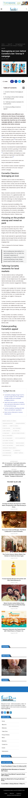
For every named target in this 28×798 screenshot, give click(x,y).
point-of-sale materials (7, 445)
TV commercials (16, 450)
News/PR (10, 44)
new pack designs (20, 443)
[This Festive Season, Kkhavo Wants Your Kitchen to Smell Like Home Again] (14, 544)
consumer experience (20, 423)
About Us (12, 793)
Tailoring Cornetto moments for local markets (13, 103)
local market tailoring (7, 440)
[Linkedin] (11, 712)
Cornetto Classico (13, 425)
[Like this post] (12, 81)
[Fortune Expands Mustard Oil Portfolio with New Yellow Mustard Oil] (14, 568)
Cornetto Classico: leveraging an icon (13, 92)
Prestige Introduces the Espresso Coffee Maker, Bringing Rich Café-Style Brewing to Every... (14, 505)
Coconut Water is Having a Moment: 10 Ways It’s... (13, 783)
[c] (2, 152)
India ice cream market (7, 435)
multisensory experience (8, 443)
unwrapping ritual (6, 455)
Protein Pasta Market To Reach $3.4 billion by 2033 (13, 766)
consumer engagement (7, 423)
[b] (14, 139)
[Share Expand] (23, 81)
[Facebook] (2, 712)
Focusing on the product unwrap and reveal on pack (13, 97)
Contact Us (18, 793)
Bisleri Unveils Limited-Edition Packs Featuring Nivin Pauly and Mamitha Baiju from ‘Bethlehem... (14, 604)
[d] (13, 156)
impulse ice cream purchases (18, 433)
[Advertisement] (14, 29)
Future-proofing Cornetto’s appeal (12, 108)
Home (2, 44)
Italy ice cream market (7, 438)
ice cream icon (16, 430)
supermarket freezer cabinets (9, 447)
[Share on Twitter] (19, 81)
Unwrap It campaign (18, 452)
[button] (2, 667)
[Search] (26, 9)
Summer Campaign (20, 445)
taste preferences (6, 450)
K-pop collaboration (20, 438)
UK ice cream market (6, 452)
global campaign (6, 430)
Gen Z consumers (16, 428)
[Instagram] (8, 712)
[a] (2, 137)
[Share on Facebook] (15, 81)
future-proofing (6, 428)
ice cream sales (5, 433)
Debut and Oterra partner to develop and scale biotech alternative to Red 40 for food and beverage (14, 404)
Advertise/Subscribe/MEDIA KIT (14, 795)
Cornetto (4, 425)
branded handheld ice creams (9, 420)
